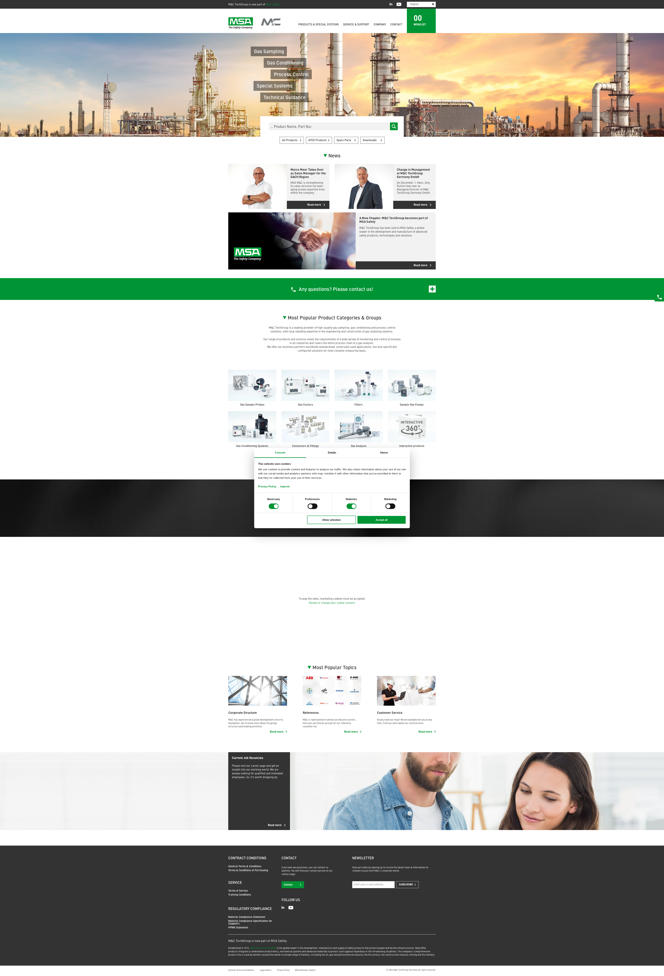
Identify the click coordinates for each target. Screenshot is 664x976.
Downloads (370, 140)
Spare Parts (343, 140)
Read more (275, 825)
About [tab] (384, 452)
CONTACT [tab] (289, 858)
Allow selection (331, 519)
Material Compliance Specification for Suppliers (250, 922)
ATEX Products (317, 140)
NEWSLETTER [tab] (363, 858)
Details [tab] (332, 452)
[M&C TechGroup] (254, 23)
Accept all (382, 519)
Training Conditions (239, 895)
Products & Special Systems (318, 24)
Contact (396, 24)
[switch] (312, 506)
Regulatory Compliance (250, 909)
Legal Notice (265, 970)
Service (235, 883)
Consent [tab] (280, 452)
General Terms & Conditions (244, 866)
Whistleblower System (305, 970)
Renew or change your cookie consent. (332, 603)
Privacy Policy (267, 486)
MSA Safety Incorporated (263, 948)
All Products (289, 140)
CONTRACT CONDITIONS (247, 858)
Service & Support (356, 24)
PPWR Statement (238, 928)
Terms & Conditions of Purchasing (248, 870)
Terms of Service (238, 891)
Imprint (285, 486)
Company (380, 24)
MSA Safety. (273, 4)
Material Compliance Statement (246, 917)
